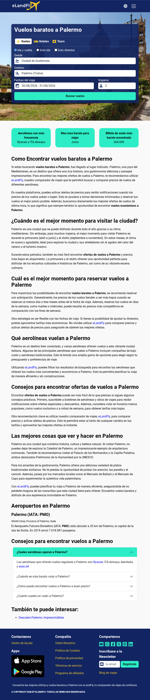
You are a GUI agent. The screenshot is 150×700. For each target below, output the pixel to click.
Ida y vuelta (24, 50)
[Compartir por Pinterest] (125, 646)
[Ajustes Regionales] (126, 6)
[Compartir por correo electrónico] (101, 646)
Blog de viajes (108, 673)
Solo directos (66, 50)
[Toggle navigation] (134, 6)
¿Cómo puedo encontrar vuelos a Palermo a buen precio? (53, 586)
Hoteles (44, 41)
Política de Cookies (67, 650)
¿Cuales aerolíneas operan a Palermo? (42, 552)
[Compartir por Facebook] (113, 646)
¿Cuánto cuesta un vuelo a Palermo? (40, 596)
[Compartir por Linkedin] (130, 646)
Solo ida (44, 50)
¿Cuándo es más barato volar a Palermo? (43, 576)
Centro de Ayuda (22, 643)
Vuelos (25, 41)
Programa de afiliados (69, 673)
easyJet (24, 566)
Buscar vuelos (75, 96)
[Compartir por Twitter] (119, 646)
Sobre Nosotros (65, 643)
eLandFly (17, 180)
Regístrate (129, 664)
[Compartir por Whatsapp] (107, 646)
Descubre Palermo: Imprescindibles (41, 617)
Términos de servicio (68, 665)
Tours (61, 41)
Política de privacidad (69, 658)
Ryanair (98, 562)
